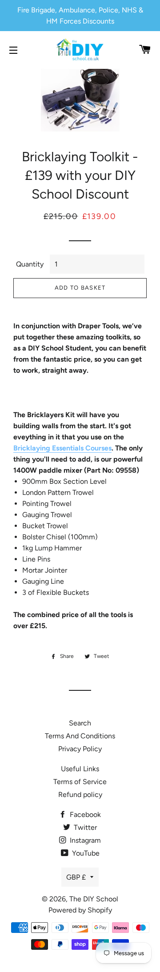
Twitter (84, 827)
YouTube (85, 853)
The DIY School (93, 899)
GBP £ (76, 877)
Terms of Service (80, 781)
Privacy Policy (80, 749)
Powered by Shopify (80, 910)
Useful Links (80, 769)
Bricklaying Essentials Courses (62, 448)
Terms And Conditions (80, 736)
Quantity (30, 264)
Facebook (84, 814)
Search (80, 723)
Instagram (84, 840)
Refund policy (80, 794)
